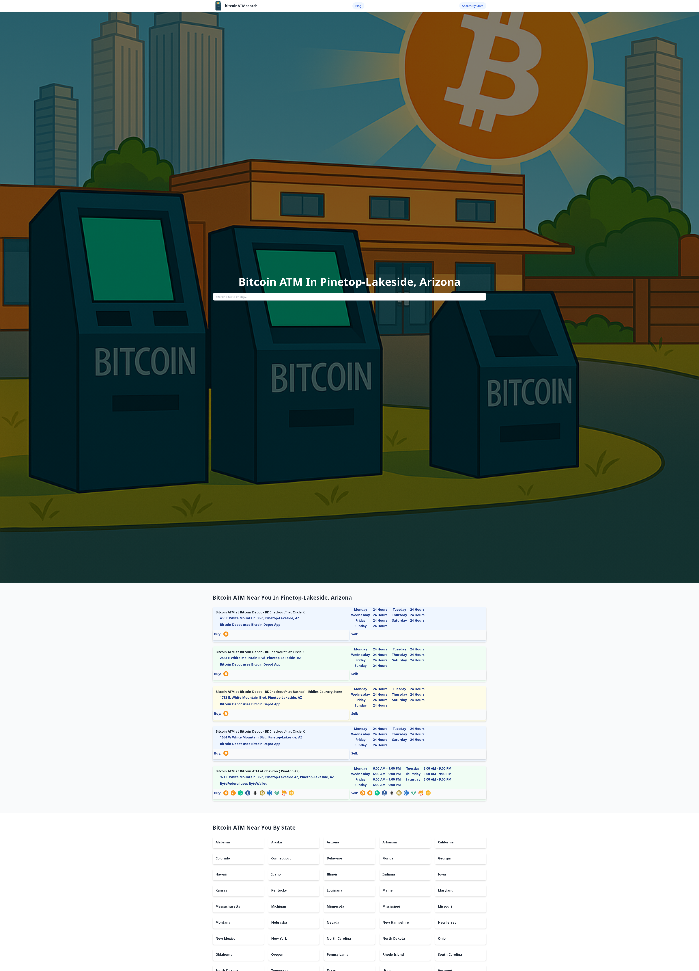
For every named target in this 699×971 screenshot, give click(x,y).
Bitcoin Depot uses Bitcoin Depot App (250, 624)
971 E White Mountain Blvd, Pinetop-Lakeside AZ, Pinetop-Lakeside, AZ (277, 777)
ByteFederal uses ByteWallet (243, 783)
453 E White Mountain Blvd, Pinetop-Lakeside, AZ (259, 618)
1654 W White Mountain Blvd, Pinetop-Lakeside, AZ (261, 737)
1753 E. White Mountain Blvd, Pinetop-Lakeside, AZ (261, 697)
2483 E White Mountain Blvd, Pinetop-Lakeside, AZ (260, 658)
